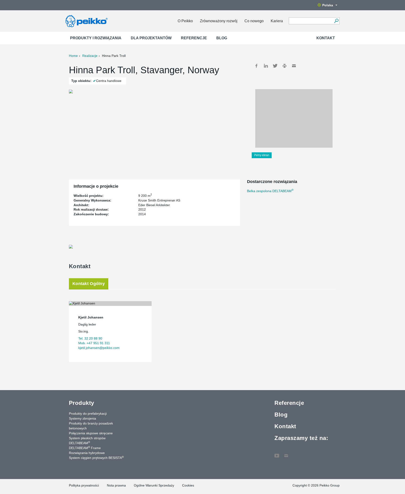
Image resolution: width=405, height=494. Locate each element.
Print (284, 65)
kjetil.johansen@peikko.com (99, 348)
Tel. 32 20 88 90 (90, 338)
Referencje (194, 38)
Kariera (277, 21)
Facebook (256, 65)
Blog (221, 38)
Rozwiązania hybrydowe (87, 453)
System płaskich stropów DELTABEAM (87, 440)
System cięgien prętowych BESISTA (96, 457)
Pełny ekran (261, 155)
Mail (294, 65)
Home (73, 56)
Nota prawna (116, 485)
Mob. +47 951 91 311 (94, 343)
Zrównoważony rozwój (218, 21)
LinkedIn (265, 65)
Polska (327, 5)
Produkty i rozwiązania (95, 38)
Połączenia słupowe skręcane (91, 433)
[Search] (336, 21)
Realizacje (90, 56)
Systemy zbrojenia (82, 418)
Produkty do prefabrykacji (88, 413)
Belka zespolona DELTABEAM (270, 191)
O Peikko (185, 21)
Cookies (188, 485)
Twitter (275, 65)
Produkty (81, 403)
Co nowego (254, 21)
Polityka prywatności (84, 485)
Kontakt (325, 38)
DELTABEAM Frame (85, 448)
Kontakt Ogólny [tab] (88, 283)
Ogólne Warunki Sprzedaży (154, 485)
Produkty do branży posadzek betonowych (91, 425)
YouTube (276, 453)
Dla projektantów (151, 38)
